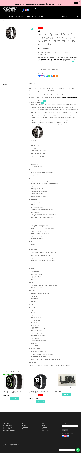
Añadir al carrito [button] (14, 398)
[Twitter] (28, 10)
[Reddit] (54, 76)
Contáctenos (46, 430)
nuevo (54, 70)
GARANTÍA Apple (49, 70)
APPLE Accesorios (14, 20)
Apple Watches (21, 20)
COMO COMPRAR (19, 16)
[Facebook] (23, 10)
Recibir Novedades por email (68, 423)
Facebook (25, 425)
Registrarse (36, 8)
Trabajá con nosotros (28, 428)
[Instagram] (26, 10)
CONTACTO (41, 16)
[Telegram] (52, 76)
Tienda (8, 20)
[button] (32, 29)
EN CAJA (43, 70)
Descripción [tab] (5, 84)
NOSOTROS (27, 16)
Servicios (45, 428)
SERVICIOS (34, 16)
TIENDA (11, 16)
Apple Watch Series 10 (47, 69)
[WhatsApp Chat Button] (78, 450)
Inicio (5, 20)
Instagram (25, 427)
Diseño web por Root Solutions (9, 445)
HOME (5, 16)
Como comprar (46, 423)
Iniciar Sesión (45, 8)
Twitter (25, 423)
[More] (57, 76)
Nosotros (45, 427)
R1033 (57, 70)
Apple (42, 72)
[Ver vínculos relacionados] (73, 61)
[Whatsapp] (49, 76)
